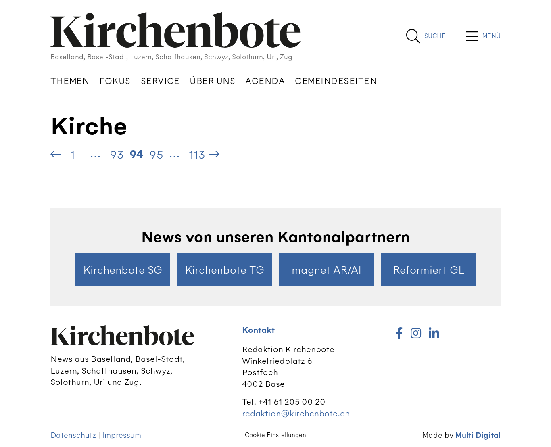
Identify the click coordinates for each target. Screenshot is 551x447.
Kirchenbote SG (122, 269)
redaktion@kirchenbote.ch (296, 413)
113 (197, 154)
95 (156, 154)
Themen (69, 81)
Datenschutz (73, 435)
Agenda (265, 81)
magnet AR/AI (326, 269)
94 (136, 154)
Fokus (115, 81)
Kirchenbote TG (224, 269)
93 (117, 154)
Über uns (212, 81)
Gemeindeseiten (336, 81)
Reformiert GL (429, 269)
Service (160, 81)
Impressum (121, 435)
